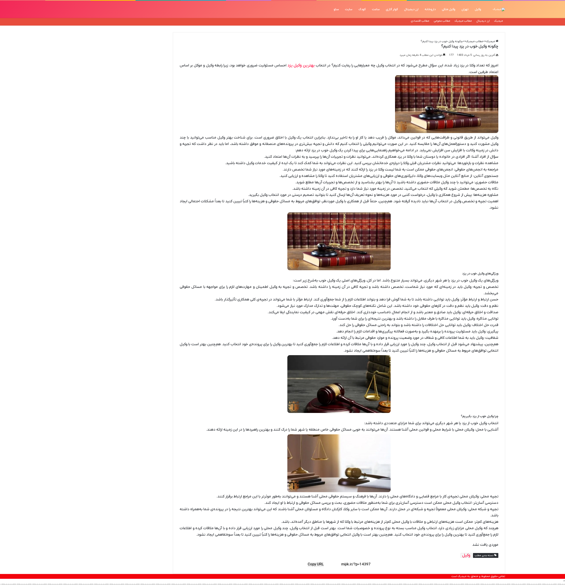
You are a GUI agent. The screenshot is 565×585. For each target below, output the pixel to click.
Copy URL (316, 564)
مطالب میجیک (463, 21)
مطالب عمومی (442, 21)
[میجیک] (499, 9)
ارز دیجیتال (411, 9)
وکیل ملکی (448, 9)
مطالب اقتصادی (420, 21)
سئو (336, 9)
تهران (465, 9)
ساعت (376, 9)
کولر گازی (392, 9)
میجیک (498, 21)
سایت (348, 9)
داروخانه (430, 9)
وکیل (478, 9)
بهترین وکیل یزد (301, 65)
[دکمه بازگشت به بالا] (564, 581)
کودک (362, 9)
